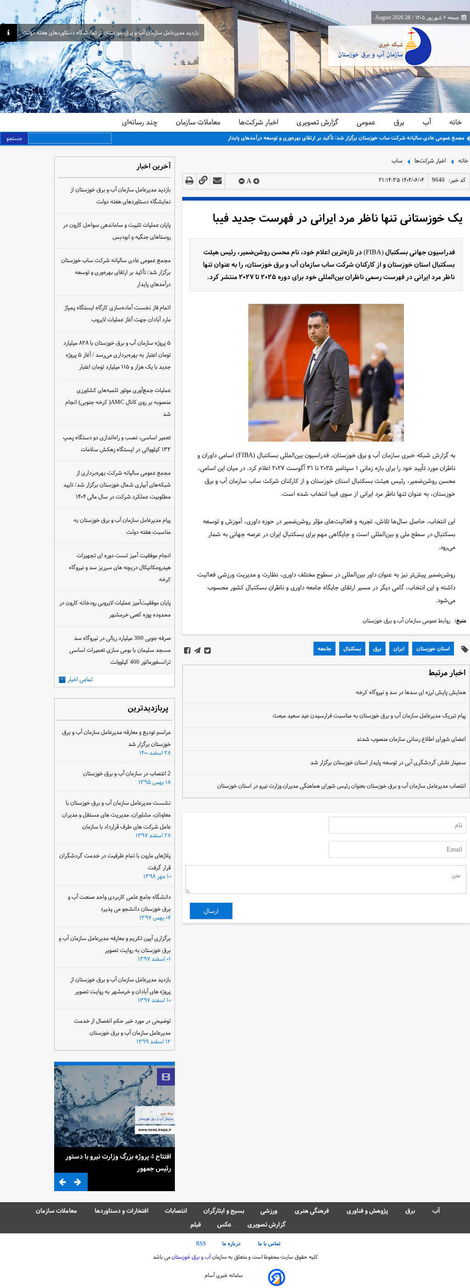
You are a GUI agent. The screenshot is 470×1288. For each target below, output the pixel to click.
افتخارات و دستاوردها (122, 1210)
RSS (201, 1243)
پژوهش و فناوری (368, 1210)
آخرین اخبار (153, 166)
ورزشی (269, 1210)
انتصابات (176, 1210)
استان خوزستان (433, 648)
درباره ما (232, 1243)
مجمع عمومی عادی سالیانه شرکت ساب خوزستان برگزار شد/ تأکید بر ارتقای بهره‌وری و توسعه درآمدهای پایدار (346, 137)
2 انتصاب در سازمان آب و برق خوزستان (127, 773)
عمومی (367, 122)
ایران (398, 648)
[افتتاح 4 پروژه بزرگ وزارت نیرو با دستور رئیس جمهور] (114, 1106)
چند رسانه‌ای (140, 122)
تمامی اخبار (80, 680)
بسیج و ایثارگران (223, 1210)
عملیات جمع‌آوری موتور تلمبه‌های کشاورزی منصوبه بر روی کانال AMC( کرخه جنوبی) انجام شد (118, 402)
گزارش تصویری (318, 122)
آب (428, 122)
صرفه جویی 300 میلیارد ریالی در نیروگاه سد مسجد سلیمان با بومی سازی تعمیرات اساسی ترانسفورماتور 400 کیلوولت (120, 650)
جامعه (324, 648)
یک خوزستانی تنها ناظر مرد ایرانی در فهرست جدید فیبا (338, 218)
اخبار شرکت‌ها (259, 122)
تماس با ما (270, 1243)
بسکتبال (352, 648)
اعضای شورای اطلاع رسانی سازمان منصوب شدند (411, 739)
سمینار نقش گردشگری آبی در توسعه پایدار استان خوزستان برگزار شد (388, 762)
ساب (397, 160)
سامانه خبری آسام (224, 1275)
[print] (190, 181)
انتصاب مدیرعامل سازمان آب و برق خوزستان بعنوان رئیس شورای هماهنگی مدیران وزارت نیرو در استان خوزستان (341, 786)
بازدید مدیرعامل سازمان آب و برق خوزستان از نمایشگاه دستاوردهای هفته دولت (110, 33)
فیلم (195, 1224)
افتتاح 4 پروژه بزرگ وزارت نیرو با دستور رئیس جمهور (118, 1162)
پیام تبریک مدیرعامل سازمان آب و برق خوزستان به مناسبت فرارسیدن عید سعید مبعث (369, 715)
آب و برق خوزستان (190, 1256)
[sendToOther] (217, 181)
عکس (224, 1224)
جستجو (14, 138)
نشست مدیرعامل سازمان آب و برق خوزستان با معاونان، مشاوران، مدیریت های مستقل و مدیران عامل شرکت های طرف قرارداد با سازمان (116, 815)
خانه (455, 122)
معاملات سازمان (199, 122)
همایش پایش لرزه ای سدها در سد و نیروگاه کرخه (411, 692)
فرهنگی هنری (312, 1210)
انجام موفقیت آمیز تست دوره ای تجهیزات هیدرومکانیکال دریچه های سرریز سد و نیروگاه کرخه (120, 567)
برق (400, 122)
